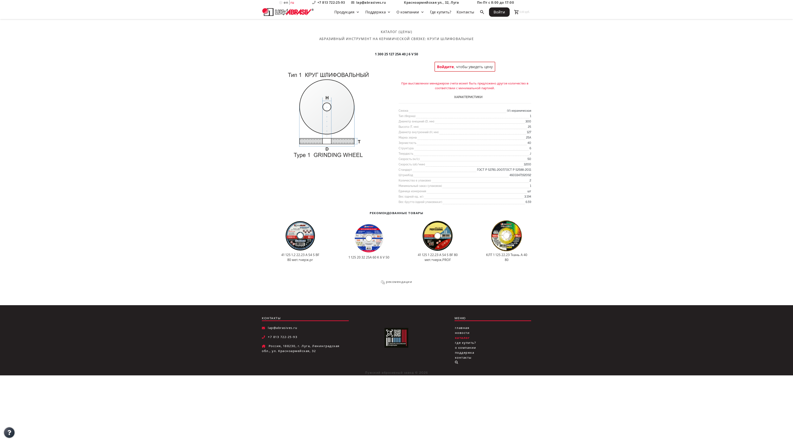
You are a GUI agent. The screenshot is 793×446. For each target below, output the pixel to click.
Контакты (465, 11)
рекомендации (399, 282)
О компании (465, 347)
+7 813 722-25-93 (331, 2)
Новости (462, 333)
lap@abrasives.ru (371, 2)
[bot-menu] (456, 362)
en (286, 3)
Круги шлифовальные (450, 39)
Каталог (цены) (396, 32)
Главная (462, 328)
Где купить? (440, 11)
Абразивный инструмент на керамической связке (372, 39)
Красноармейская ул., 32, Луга (431, 2)
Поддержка (464, 352)
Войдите (445, 66)
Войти (499, 11)
